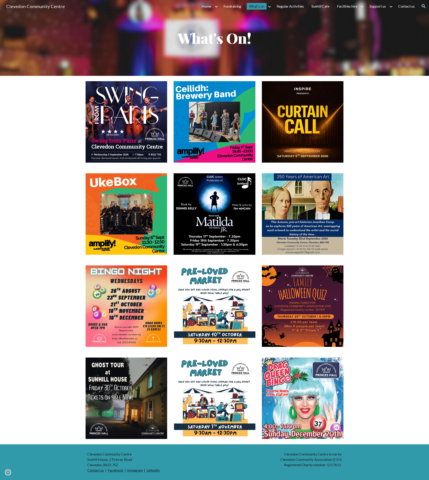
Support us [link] (378, 6)
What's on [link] (256, 6)
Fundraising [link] (232, 6)
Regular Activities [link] (290, 6)
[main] (214, 38)
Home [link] (206, 6)
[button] (423, 6)
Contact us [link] (406, 6)
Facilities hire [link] (347, 6)
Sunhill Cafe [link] (320, 6)
